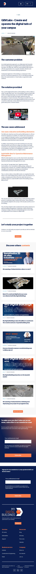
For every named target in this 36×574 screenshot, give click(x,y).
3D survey (4, 532)
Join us (21, 556)
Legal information (20, 566)
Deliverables (5, 535)
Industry (4, 550)
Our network (22, 553)
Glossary (21, 535)
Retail (3, 556)
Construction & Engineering (8, 553)
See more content (18, 411)
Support (4, 539)
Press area (21, 539)
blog (20, 532)
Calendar (21, 542)
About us (21, 550)
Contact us (18, 236)
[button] (21, 3)
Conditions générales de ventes (29, 566)
